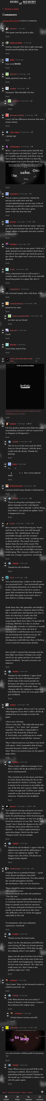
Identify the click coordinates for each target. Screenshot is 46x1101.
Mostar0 (13, 344)
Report (24, 1092)
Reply (8, 36)
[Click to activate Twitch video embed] (25, 386)
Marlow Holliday (16, 43)
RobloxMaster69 (16, 486)
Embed (30, 1092)
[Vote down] (2, 31)
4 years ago (22, 74)
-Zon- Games (15, 132)
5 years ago (21, 88)
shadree (13, 705)
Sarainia (13, 423)
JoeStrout (13, 980)
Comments (39, 1099)
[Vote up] (2, 28)
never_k (13, 806)
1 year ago (21, 28)
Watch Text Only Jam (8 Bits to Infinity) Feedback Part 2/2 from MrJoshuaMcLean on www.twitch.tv (23, 412)
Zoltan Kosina (15, 868)
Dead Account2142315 (20, 316)
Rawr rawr (13, 330)
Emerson (13, 28)
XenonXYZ (14, 194)
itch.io (4, 1092)
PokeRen (13, 244)
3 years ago (20, 60)
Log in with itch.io (10, 20)
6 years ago (21, 222)
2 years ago (28, 43)
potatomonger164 (16, 303)
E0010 (12, 60)
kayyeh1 (13, 222)
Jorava (12, 523)
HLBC (12, 269)
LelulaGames (15, 146)
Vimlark (15, 441)
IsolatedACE (15, 289)
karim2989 (14, 1027)
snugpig (13, 88)
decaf (12, 577)
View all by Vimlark (14, 1092)
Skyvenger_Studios (17, 115)
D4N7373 (13, 74)
